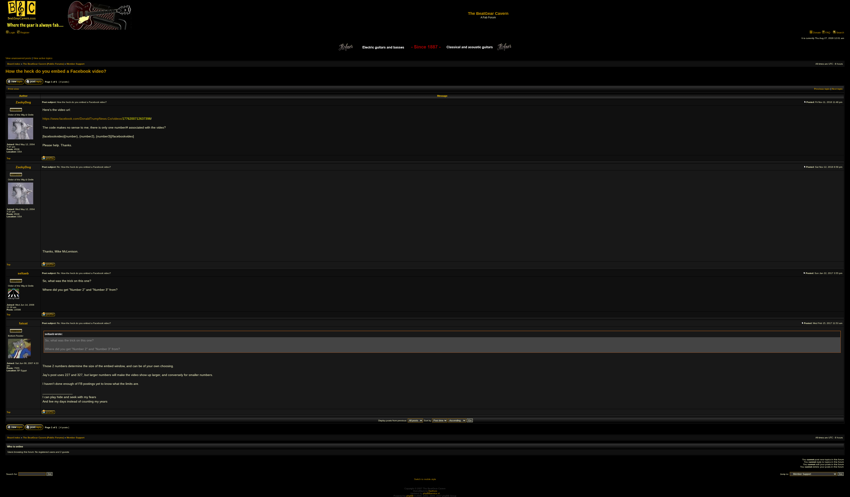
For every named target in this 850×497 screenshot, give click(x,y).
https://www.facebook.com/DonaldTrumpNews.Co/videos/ (82, 118)
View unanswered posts (18, 58)
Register (24, 32)
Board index (13, 64)
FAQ (827, 32)
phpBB (409, 496)
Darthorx (433, 491)
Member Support (75, 64)
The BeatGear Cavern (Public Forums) (43, 64)
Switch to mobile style (425, 479)
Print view (13, 89)
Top (8, 158)
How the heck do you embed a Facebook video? (56, 71)
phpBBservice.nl (431, 493)
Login (12, 32)
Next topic (837, 89)
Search (840, 32)
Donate (816, 32)
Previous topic (822, 89)
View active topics (42, 58)
